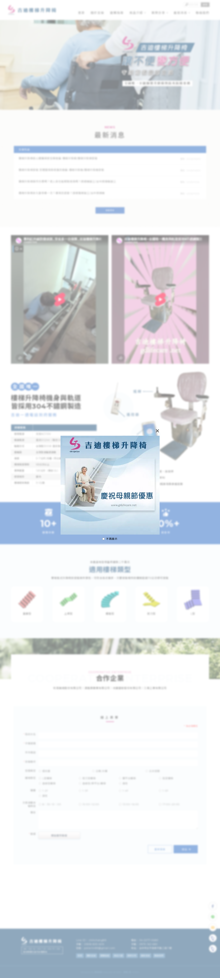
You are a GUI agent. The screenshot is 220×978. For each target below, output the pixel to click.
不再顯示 (111, 539)
